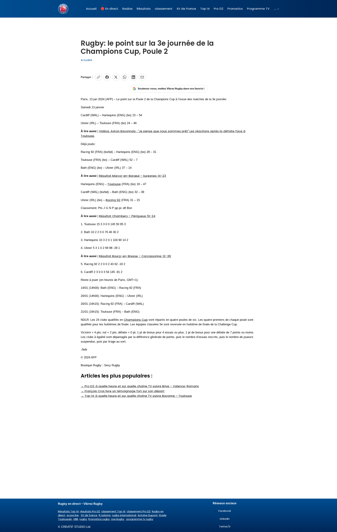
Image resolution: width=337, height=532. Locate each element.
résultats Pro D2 (90, 511)
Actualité (86, 60)
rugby (83, 519)
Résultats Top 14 (68, 511)
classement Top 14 (113, 511)
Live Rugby (117, 519)
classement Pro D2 (138, 511)
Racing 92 (113, 200)
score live (73, 515)
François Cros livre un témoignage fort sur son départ (122, 391)
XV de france (89, 515)
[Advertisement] (168, 426)
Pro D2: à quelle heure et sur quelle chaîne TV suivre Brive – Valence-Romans (140, 386)
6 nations (105, 515)
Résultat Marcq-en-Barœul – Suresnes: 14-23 (132, 176)
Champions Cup (136, 320)
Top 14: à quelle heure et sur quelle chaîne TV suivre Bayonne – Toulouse (136, 396)
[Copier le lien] (98, 77)
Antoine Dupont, (148, 515)
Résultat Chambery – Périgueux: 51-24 (127, 216)
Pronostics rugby (99, 519)
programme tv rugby (139, 519)
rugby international (124, 515)
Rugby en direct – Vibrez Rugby (80, 503)
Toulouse (114, 184)
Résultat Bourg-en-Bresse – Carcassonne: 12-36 (135, 256)
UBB (75, 519)
